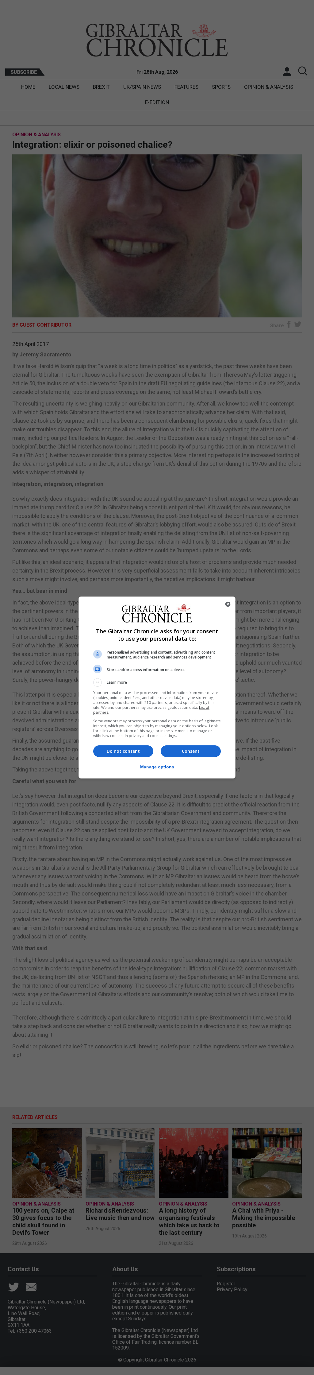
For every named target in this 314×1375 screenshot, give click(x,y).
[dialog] (157, 687)
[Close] (228, 604)
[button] (157, 682)
